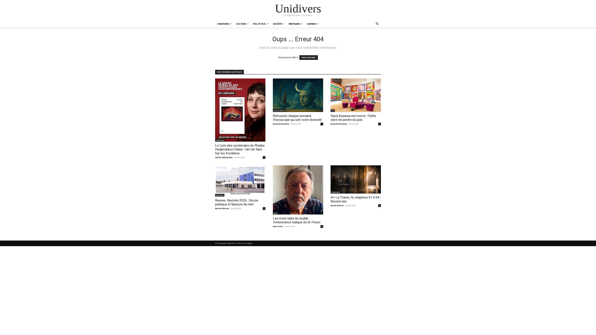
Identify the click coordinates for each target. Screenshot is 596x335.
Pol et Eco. (259, 23)
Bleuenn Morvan (222, 208)
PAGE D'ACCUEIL (309, 57)
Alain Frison (278, 226)
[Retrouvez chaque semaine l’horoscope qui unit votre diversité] (298, 95)
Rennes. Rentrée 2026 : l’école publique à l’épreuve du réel (236, 202)
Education (220, 195)
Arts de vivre (278, 110)
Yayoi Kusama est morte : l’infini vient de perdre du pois (353, 118)
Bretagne (294, 23)
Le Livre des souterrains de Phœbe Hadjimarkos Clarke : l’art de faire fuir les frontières (240, 149)
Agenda (311, 23)
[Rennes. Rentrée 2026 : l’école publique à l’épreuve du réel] (240, 181)
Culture (241, 23)
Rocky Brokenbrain (281, 124)
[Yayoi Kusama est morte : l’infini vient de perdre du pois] (356, 95)
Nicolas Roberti (337, 205)
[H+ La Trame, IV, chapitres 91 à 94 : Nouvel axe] (356, 179)
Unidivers (223, 23)
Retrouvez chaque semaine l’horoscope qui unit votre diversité (297, 118)
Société (277, 23)
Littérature (220, 140)
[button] (377, 24)
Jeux (275, 213)
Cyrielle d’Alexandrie (224, 157)
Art (333, 110)
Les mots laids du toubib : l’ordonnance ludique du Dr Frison (296, 220)
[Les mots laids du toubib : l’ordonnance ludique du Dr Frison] (298, 189)
